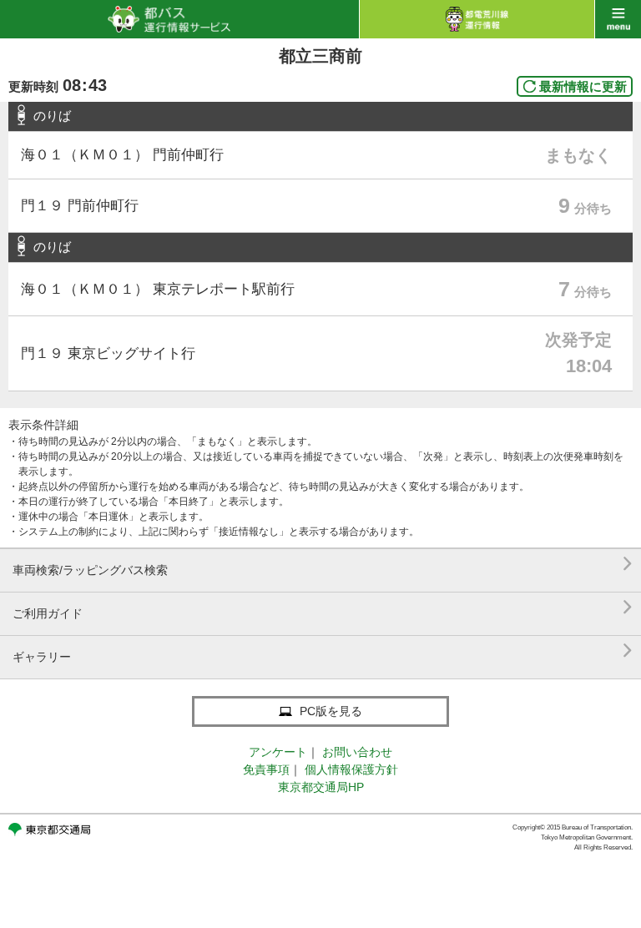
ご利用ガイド (323, 607)
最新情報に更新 (583, 86)
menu (618, 19)
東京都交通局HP (321, 787)
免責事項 (266, 769)
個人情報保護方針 (351, 769)
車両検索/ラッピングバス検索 (323, 563)
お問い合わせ (357, 752)
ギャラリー (323, 650)
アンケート (278, 752)
